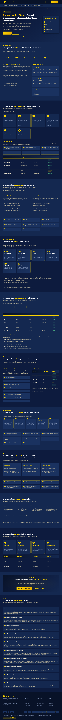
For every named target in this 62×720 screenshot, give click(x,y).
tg (8, 711)
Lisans (35, 5)
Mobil (28, 5)
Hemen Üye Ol (54, 1)
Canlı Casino (26, 1)
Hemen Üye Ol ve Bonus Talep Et (24, 588)
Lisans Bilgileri (51, 703)
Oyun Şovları (27, 707)
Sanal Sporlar (27, 703)
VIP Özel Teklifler (39, 705)
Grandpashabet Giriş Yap (39, 588)
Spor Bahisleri (21, 1)
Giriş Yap (48, 1)
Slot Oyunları (27, 701)
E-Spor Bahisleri (27, 705)
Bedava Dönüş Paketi (40, 700)
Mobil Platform (51, 707)
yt (10, 711)
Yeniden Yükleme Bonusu (40, 703)
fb (13, 711)
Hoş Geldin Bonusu (39, 698)
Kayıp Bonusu (39, 701)
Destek (41, 1)
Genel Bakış (5, 5)
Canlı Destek (51, 698)
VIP (37, 1)
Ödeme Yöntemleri (51, 701)
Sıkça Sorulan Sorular (52, 700)
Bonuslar (31, 1)
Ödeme (35, 1)
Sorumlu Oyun (51, 705)
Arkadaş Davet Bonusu (40, 707)
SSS (41, 5)
